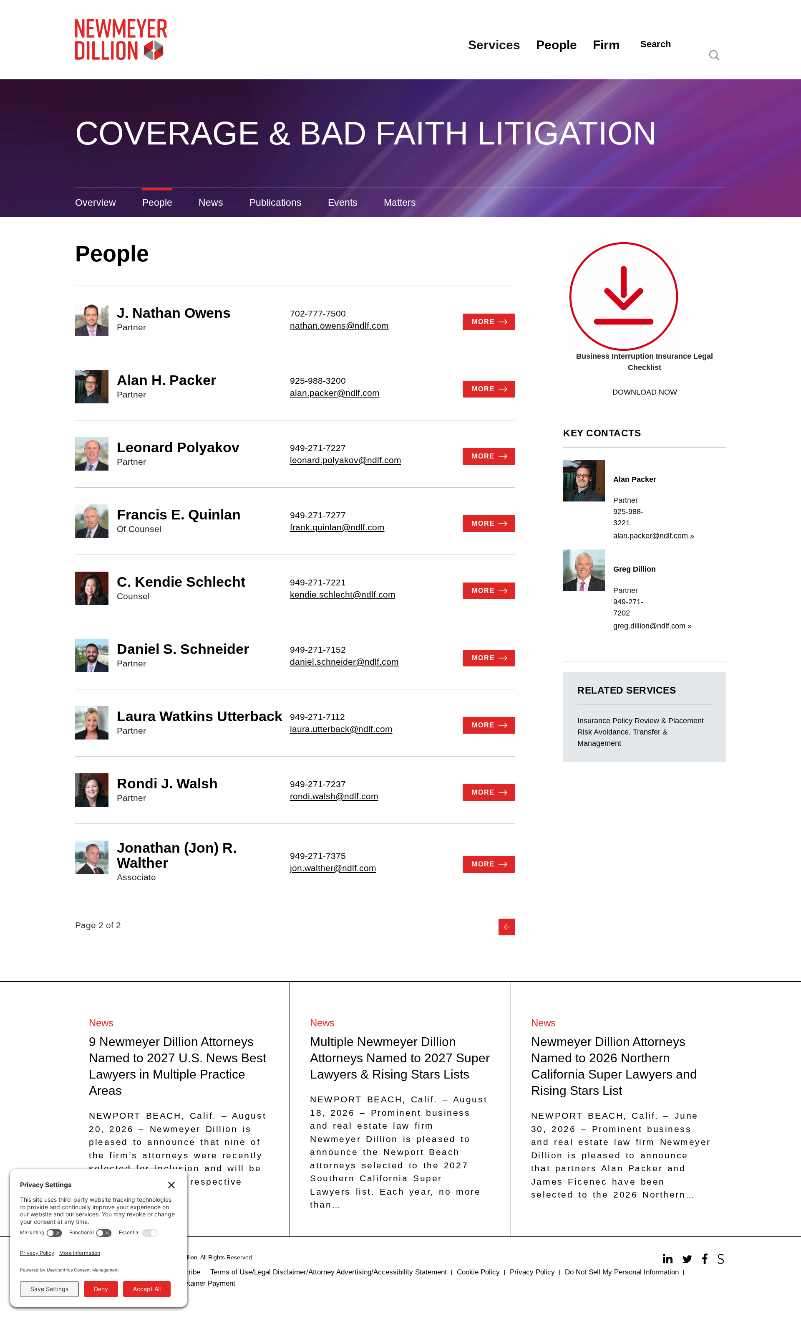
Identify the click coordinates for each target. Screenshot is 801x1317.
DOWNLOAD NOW (644, 392)
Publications (275, 202)
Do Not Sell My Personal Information (622, 1272)
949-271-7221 (318, 582)
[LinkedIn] (669, 1261)
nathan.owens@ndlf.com (339, 325)
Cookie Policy (478, 1272)
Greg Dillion (634, 569)
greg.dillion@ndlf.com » (652, 626)
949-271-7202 (628, 607)
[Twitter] (688, 1261)
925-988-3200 (318, 380)
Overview (95, 202)
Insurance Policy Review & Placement (640, 721)
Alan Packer (634, 479)
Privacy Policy (532, 1272)
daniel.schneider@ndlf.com (344, 661)
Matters (400, 202)
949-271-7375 (318, 856)
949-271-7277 (318, 515)
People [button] (556, 45)
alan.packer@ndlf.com (335, 393)
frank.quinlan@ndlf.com (337, 527)
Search (655, 44)
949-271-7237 (318, 784)
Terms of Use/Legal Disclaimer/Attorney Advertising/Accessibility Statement (328, 1272)
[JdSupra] (722, 1261)
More (483, 321)
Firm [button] (606, 45)
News (211, 202)
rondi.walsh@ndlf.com (334, 796)
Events (343, 202)
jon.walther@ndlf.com (333, 868)
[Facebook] (706, 1261)
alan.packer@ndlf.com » (653, 536)
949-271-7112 (317, 717)
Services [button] (494, 45)
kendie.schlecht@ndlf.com (342, 594)
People (157, 202)
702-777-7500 (318, 313)
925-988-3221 (628, 517)
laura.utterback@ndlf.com (341, 729)
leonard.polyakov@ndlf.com (345, 460)
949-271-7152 (318, 649)
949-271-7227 (318, 448)
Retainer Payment (207, 1283)
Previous (507, 927)
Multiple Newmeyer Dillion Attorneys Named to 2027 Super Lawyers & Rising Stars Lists (400, 1058)
